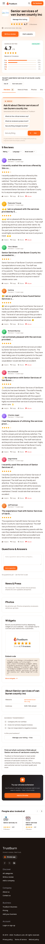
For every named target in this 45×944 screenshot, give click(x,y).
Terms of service (21, 939)
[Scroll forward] (41, 811)
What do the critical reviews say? (17, 116)
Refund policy (34, 939)
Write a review (8, 877)
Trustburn (10, 848)
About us (6, 892)
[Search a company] (29, 3)
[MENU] (4, 3)
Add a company (9, 880)
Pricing (5, 910)
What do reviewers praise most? (17, 121)
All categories (8, 873)
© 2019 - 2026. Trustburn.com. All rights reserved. (21, 935)
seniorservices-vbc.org (30, 700)
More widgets (10, 678)
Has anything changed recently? (16, 126)
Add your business (10, 914)
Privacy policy (8, 939)
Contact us (7, 895)
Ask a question (10, 568)
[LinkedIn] (14, 863)
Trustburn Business (10, 907)
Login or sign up (9, 925)
